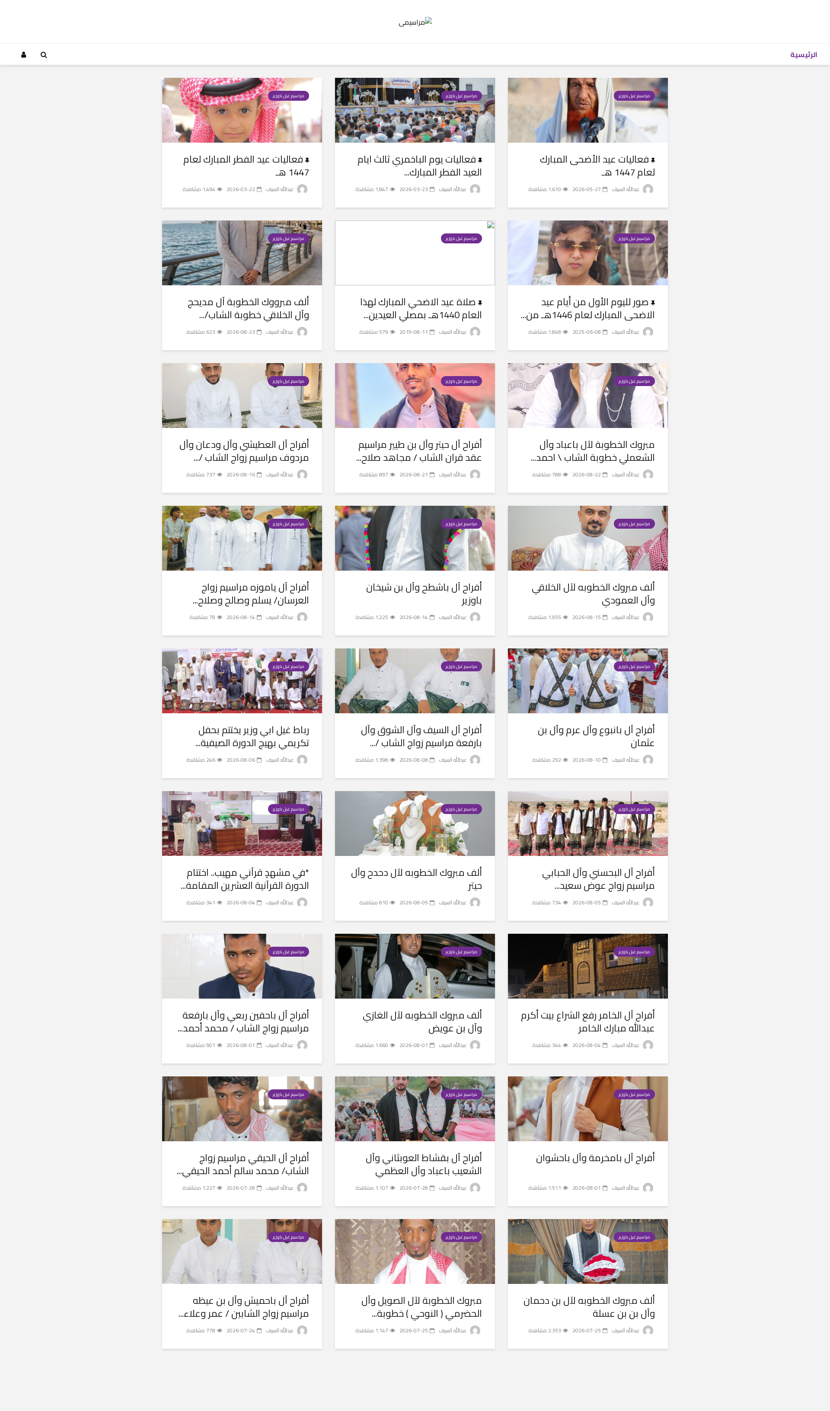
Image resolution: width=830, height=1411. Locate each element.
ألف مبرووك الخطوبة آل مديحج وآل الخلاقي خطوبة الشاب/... (248, 308)
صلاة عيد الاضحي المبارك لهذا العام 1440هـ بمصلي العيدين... (421, 308)
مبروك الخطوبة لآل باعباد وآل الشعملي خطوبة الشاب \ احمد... (593, 451)
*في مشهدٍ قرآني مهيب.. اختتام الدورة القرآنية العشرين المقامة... (245, 879)
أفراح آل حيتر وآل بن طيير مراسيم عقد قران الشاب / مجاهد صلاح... (419, 451)
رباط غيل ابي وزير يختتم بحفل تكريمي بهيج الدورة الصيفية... (252, 736)
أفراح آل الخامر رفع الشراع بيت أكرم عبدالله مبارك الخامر (588, 1021)
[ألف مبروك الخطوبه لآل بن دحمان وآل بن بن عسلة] (588, 1250)
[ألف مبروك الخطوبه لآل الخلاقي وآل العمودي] (588, 537)
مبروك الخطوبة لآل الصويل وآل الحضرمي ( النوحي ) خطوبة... (421, 1307)
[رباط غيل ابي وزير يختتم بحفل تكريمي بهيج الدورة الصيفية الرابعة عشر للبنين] (242, 680)
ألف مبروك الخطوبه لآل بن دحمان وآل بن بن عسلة (589, 1307)
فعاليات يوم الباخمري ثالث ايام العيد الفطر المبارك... (420, 166)
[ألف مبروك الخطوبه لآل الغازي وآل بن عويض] (415, 965)
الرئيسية (803, 54)
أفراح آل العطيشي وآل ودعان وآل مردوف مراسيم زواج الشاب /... (244, 451)
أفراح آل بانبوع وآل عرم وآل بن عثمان (596, 736)
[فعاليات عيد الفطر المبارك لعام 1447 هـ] (242, 109)
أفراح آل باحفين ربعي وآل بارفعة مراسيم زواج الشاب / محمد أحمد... (243, 1021)
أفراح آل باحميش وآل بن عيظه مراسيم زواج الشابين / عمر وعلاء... (244, 1307)
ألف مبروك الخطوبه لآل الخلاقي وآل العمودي (593, 594)
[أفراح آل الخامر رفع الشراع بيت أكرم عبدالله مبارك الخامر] (588, 965)
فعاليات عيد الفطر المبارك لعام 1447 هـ (246, 166)
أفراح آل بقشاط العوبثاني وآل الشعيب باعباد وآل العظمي (424, 1164)
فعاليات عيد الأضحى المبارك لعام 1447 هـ (597, 166)
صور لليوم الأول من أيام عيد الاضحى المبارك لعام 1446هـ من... (588, 308)
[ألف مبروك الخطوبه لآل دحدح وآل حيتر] (415, 822)
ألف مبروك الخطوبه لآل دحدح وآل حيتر (416, 879)
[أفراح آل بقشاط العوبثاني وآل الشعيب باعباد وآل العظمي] (415, 1107)
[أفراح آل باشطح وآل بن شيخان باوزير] (415, 537)
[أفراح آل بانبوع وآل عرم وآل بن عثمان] (588, 680)
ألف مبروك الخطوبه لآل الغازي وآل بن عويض (422, 1021)
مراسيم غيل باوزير (634, 96)
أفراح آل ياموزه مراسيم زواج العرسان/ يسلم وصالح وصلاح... (251, 594)
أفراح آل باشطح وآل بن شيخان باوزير (424, 594)
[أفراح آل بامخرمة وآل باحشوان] (588, 1107)
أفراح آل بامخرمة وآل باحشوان (595, 1157)
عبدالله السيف (626, 189)
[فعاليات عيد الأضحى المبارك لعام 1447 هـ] (588, 109)
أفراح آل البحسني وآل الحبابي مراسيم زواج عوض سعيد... (598, 879)
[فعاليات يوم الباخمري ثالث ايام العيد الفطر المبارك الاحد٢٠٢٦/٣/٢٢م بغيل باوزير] (415, 109)
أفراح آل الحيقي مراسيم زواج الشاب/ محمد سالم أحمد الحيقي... (243, 1164)
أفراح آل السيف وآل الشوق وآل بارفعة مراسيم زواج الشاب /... (421, 736)
